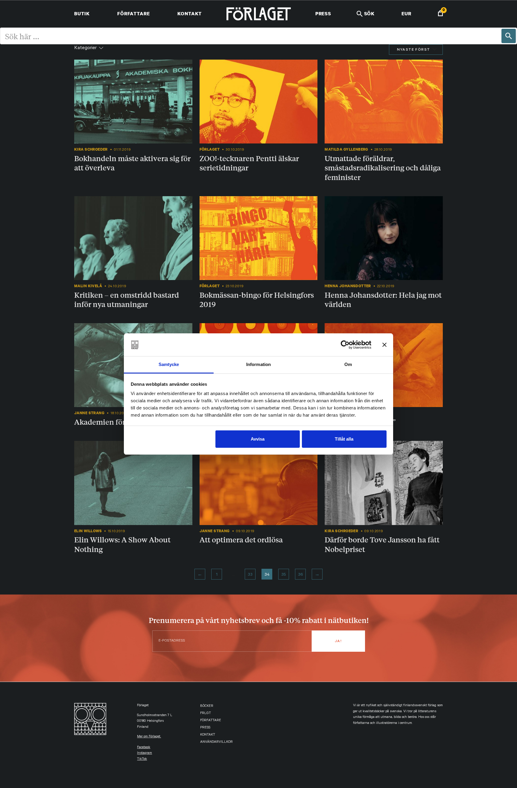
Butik (81, 13)
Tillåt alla (344, 438)
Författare (133, 13)
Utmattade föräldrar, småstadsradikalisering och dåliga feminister (383, 167)
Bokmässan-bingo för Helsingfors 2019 (257, 299)
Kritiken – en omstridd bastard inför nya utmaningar (126, 299)
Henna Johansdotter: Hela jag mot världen (383, 299)
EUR (406, 13)
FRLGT (205, 714)
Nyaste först (413, 50)
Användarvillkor (216, 742)
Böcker (206, 706)
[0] (440, 14)
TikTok (142, 759)
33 (250, 575)
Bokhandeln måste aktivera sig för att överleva (132, 162)
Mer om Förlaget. (149, 737)
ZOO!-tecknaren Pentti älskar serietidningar (249, 162)
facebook (143, 748)
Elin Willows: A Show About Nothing (122, 544)
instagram (144, 753)
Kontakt (189, 13)
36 (300, 575)
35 (283, 575)
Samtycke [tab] (169, 364)
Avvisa (257, 438)
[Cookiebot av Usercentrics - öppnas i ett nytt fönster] (345, 344)
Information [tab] (258, 364)
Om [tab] (348, 364)
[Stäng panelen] (384, 345)
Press (323, 13)
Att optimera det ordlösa (241, 539)
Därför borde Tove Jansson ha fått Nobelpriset (382, 544)
